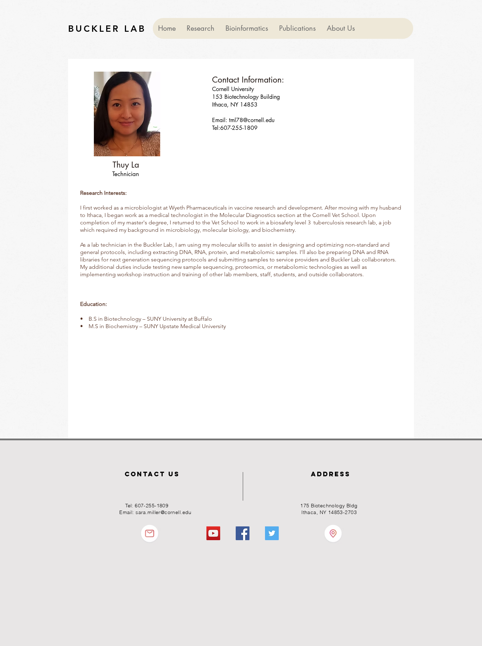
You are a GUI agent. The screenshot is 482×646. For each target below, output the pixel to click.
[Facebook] (242, 533)
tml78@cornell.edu (252, 120)
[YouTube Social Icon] (213, 533)
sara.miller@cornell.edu (163, 512)
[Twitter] (272, 533)
